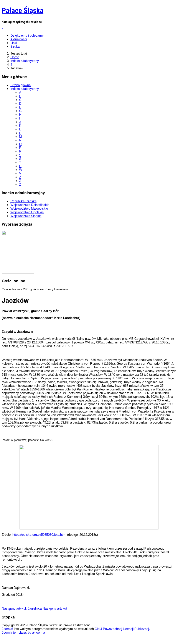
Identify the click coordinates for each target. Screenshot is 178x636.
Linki (13, 43)
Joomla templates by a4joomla (23, 632)
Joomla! (7, 629)
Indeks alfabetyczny (24, 89)
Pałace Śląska (22, 10)
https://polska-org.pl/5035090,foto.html (39, 534)
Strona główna (20, 85)
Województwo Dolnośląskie (29, 205)
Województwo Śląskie (25, 216)
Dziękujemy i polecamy (27, 35)
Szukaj (15, 46)
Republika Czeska (23, 201)
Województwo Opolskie (27, 212)
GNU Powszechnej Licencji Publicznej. (122, 629)
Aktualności (18, 39)
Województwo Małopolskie (29, 208)
